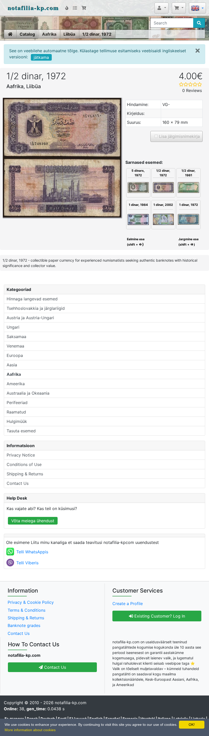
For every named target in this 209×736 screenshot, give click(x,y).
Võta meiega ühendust (32, 520)
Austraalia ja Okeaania (28, 393)
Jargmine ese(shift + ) (188, 241)
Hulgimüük (17, 421)
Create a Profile (127, 603)
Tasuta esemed (21, 430)
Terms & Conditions (26, 610)
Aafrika (49, 34)
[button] (161, 8)
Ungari (13, 327)
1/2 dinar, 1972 (96, 34)
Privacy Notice (21, 455)
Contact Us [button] (54, 667)
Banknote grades (24, 625)
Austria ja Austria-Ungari (30, 317)
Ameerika (16, 383)
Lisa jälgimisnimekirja (179, 136)
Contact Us (18, 483)
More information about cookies (30, 730)
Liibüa (69, 34)
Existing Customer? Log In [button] (159, 616)
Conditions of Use (24, 464)
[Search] (199, 23)
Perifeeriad (17, 402)
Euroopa (15, 355)
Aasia (12, 364)
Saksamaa (16, 336)
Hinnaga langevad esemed (32, 298)
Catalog (27, 34)
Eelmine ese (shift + (135, 241)
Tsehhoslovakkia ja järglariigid (36, 308)
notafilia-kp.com (33, 7)
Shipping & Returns (25, 473)
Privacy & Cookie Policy (31, 602)
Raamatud (16, 411)
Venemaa (15, 346)
